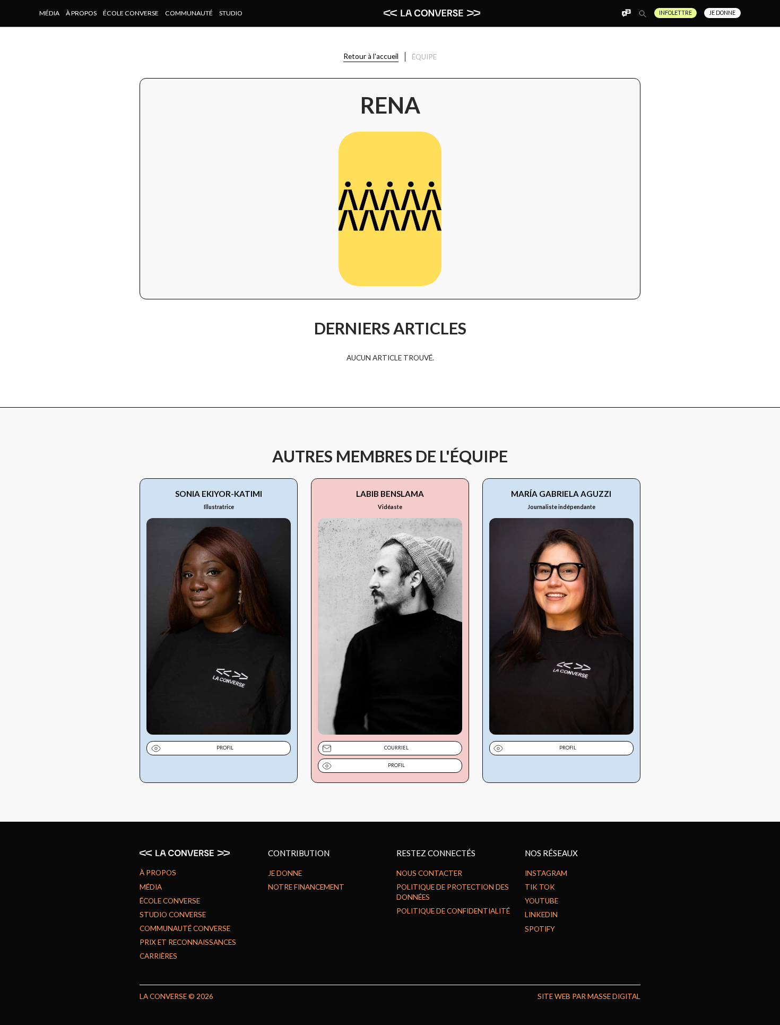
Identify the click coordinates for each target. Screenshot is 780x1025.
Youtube (541, 901)
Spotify (540, 929)
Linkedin (541, 914)
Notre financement (306, 887)
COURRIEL (396, 748)
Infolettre (675, 13)
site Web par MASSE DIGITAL (589, 996)
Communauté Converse (185, 928)
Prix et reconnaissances (188, 942)
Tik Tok (540, 887)
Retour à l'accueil (370, 56)
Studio (230, 13)
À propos (81, 13)
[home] (432, 12)
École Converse (131, 13)
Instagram (546, 873)
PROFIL (224, 748)
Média (49, 13)
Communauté (189, 13)
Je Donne (722, 13)
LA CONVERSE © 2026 (176, 996)
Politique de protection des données (452, 892)
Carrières (158, 956)
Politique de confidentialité (453, 911)
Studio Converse (173, 914)
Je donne (285, 873)
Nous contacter (429, 873)
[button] (626, 12)
